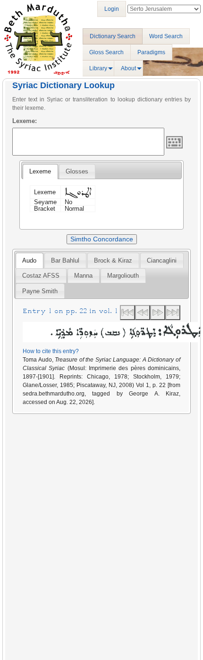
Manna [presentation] (83, 275)
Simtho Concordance (101, 239)
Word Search (166, 36)
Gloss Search (106, 52)
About (128, 68)
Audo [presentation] (29, 260)
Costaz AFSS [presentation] (40, 275)
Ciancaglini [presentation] (162, 260)
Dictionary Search (112, 36)
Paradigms (151, 52)
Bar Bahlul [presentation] (65, 260)
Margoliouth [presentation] (123, 275)
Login (111, 9)
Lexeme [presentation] (40, 171)
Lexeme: (24, 120)
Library (98, 68)
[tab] (40, 171)
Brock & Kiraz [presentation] (113, 260)
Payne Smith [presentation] (40, 291)
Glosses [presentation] (77, 171)
